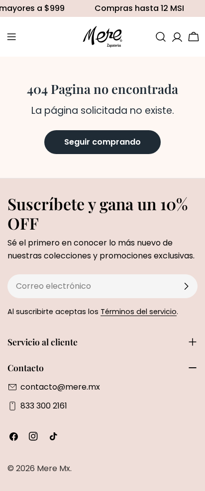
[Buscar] (161, 37)
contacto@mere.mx (60, 387)
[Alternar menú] (11, 37)
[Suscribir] (186, 286)
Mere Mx (53, 468)
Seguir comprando (102, 142)
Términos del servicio (139, 312)
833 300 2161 (43, 405)
